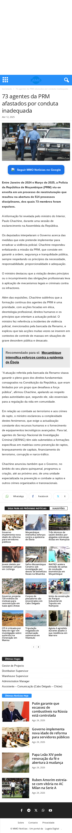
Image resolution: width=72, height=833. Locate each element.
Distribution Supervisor (15, 670)
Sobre (21, 822)
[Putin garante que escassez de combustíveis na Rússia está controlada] (15, 711)
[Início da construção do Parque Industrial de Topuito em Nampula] (59, 586)
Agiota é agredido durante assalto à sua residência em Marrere (58, 632)
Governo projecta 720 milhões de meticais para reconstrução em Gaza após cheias (11, 601)
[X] (36, 811)
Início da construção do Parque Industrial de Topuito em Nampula (59, 601)
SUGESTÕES (58, 508)
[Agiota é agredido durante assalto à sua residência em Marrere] (59, 618)
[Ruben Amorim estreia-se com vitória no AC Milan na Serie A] (15, 788)
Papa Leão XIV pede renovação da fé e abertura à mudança (47, 758)
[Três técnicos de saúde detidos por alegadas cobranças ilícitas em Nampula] (59, 522)
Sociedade (7, 88)
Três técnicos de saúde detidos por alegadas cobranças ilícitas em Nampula (59, 536)
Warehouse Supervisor (15, 676)
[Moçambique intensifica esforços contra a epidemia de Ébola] (36, 522)
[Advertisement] (36, 37)
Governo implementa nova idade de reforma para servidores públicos (11, 537)
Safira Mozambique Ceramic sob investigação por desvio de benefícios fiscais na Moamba (36, 569)
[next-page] (38, 647)
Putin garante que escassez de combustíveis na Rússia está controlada (49, 709)
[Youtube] (50, 811)
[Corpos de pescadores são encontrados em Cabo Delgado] (36, 586)
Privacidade (48, 822)
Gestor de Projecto (13, 665)
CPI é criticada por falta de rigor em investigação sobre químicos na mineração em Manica (11, 634)
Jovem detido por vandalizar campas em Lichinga (11, 567)
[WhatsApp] (43, 811)
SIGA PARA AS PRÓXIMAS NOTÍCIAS (27, 508)
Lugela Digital (52, 828)
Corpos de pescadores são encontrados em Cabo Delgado (34, 600)
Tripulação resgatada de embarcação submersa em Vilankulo (32, 633)
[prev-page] (34, 647)
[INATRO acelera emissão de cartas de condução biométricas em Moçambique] (59, 554)
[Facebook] (21, 811)
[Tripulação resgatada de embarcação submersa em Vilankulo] (36, 618)
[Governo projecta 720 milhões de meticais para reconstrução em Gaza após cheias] (12, 586)
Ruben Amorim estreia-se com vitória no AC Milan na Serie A (49, 784)
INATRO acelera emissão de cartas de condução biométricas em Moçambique (58, 569)
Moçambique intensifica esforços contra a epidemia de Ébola (35, 536)
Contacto (33, 822)
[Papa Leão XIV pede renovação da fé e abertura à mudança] (15, 763)
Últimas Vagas (12, 658)
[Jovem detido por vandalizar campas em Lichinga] (12, 554)
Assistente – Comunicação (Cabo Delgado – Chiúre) (32, 686)
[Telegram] (29, 811)
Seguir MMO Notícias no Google (39, 169)
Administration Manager (15, 681)
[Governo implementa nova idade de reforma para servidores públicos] (12, 522)
